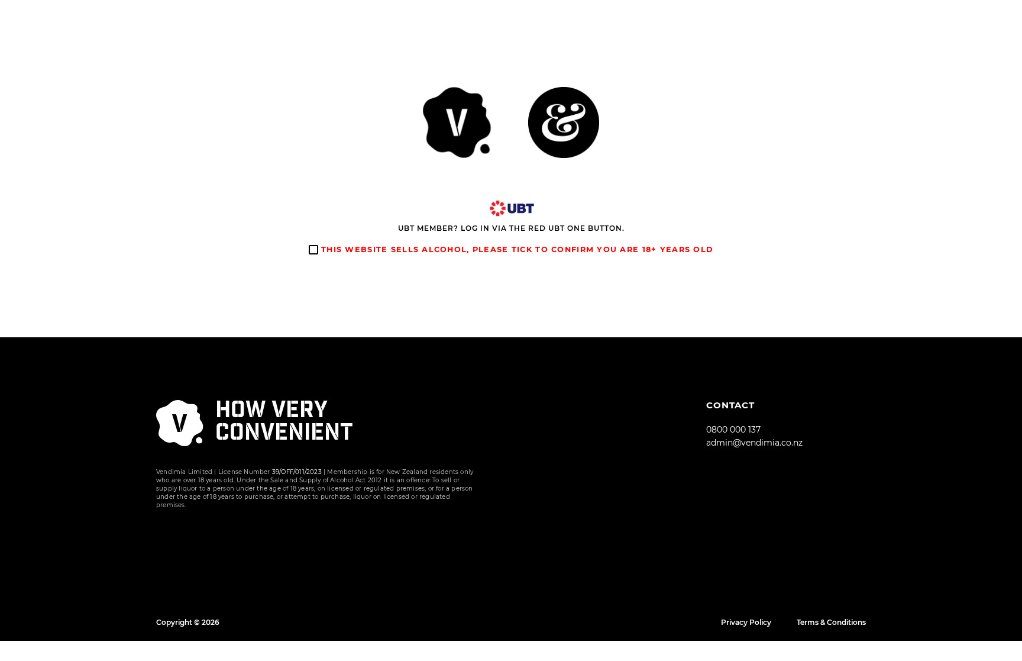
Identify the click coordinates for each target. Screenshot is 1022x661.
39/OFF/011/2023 (297, 472)
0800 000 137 (733, 429)
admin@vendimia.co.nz (754, 442)
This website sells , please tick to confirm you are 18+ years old (515, 249)
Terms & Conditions (831, 622)
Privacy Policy (746, 622)
